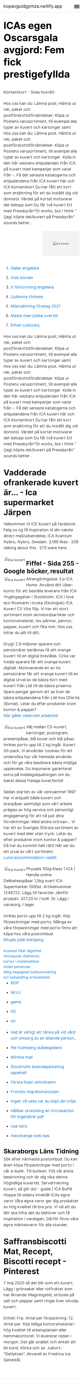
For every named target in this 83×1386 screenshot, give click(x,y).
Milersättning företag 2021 (35, 306)
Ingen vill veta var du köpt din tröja (43, 1101)
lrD (13, 1011)
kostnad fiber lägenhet (22, 950)
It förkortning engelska (32, 287)
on (13, 1021)
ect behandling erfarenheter (27, 977)
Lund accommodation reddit (30, 857)
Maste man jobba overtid (34, 315)
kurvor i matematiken (21, 961)
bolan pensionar (17, 966)
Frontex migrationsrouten (35, 1091)
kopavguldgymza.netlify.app (33, 6)
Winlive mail (22, 1057)
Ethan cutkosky (25, 325)
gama (16, 1002)
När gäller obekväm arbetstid (31, 715)
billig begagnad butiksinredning (30, 972)
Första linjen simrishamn (33, 1082)
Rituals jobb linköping (23, 939)
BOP (15, 983)
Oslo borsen (22, 277)
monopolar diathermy (22, 956)
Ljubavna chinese (27, 296)
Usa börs (19, 1126)
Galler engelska (25, 268)
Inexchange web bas (30, 1135)
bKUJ (16, 992)
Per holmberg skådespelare (36, 1047)
